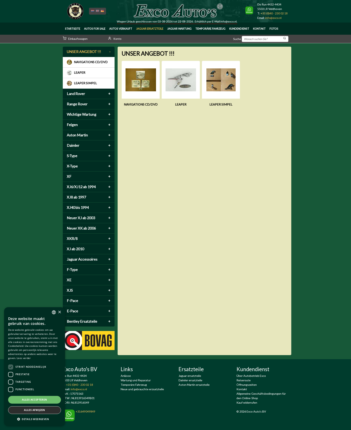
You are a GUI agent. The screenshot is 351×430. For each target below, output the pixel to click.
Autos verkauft (120, 28)
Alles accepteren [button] (34, 399)
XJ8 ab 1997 (88, 197)
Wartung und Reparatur (136, 380)
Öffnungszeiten (246, 384)
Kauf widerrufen (246, 402)
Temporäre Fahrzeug (210, 28)
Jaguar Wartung (179, 28)
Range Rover (88, 104)
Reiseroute (243, 380)
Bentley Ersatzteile (88, 321)
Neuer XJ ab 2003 (88, 218)
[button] (34, 419)
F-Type (88, 269)
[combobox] (54, 312)
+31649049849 (85, 411)
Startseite (72, 28)
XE (88, 280)
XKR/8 (88, 238)
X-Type (88, 166)
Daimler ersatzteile (190, 380)
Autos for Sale (94, 28)
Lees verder (24, 358)
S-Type (88, 155)
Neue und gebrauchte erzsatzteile (142, 389)
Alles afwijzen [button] (34, 410)
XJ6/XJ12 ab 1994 (88, 186)
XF (88, 176)
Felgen (88, 124)
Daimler (88, 145)
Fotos (274, 28)
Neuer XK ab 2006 (88, 228)
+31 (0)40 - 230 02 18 (274, 13)
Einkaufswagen (78, 38)
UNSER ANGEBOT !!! (88, 51)
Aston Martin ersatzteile (194, 384)
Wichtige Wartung (88, 114)
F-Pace (88, 300)
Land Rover (88, 93)
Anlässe (126, 375)
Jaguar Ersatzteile (149, 28)
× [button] (59, 312)
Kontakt (259, 28)
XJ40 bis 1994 (88, 207)
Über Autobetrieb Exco (251, 375)
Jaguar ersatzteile (190, 375)
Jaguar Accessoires (88, 259)
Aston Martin (88, 135)
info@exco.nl (228, 21)
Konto (117, 38)
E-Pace (88, 311)
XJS (88, 290)
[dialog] (34, 366)
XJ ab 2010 (88, 249)
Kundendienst (239, 28)
